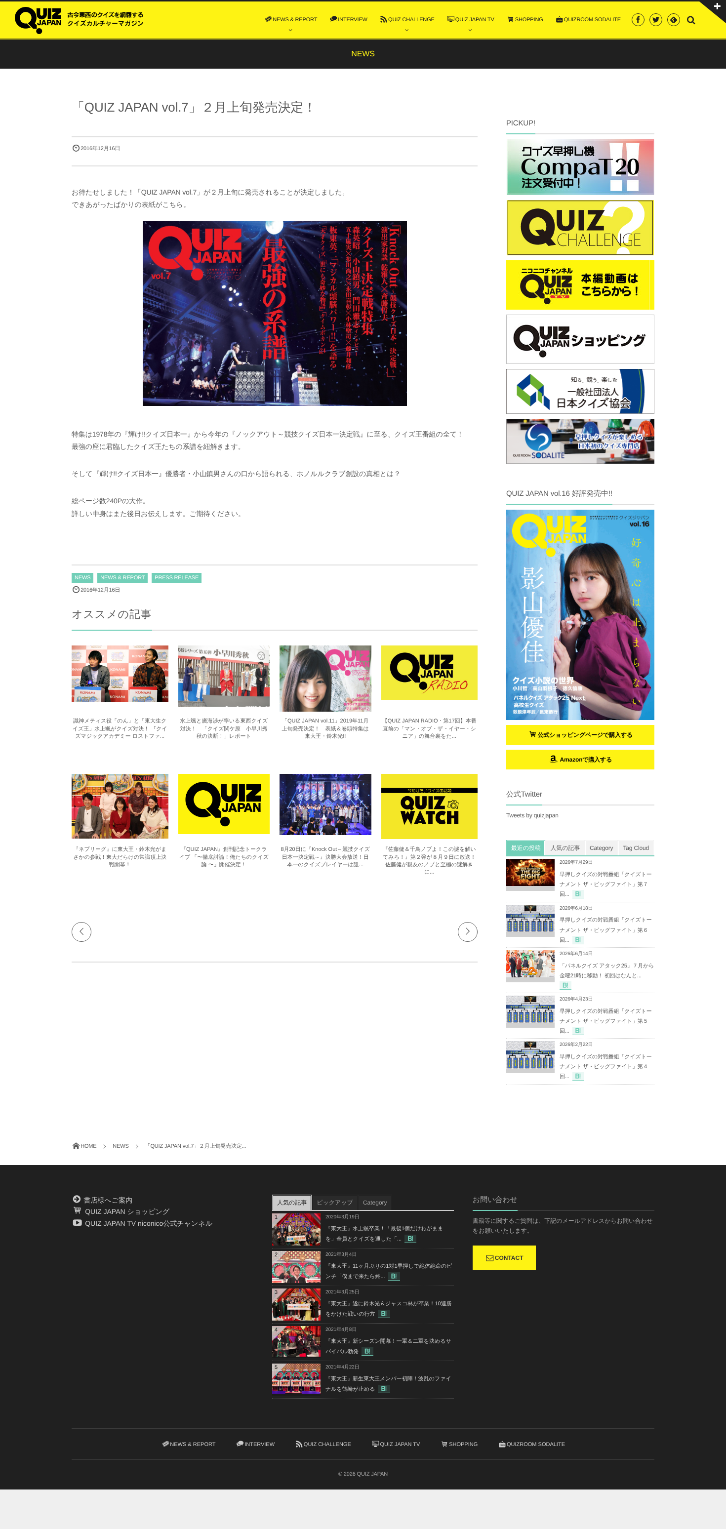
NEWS (82, 578)
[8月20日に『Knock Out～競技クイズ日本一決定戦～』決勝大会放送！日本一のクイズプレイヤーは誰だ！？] (325, 830)
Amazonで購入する (585, 759)
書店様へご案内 (107, 1200)
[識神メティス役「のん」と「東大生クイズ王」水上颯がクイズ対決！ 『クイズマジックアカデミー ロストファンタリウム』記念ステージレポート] (120, 697)
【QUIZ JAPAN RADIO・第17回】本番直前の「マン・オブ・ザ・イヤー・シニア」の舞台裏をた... (429, 728)
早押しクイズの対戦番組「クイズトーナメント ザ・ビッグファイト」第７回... (606, 884)
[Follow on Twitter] (655, 19)
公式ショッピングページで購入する (585, 734)
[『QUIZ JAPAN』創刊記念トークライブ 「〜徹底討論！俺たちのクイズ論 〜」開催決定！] (224, 829)
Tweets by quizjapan (532, 815)
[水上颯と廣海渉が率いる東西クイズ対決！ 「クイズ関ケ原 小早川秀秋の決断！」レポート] (224, 702)
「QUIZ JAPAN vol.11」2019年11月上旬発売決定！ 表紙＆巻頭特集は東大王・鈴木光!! (325, 728)
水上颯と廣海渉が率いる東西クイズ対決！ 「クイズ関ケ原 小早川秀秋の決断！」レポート (224, 728)
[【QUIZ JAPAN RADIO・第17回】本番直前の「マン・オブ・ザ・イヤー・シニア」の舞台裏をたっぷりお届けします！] (429, 695)
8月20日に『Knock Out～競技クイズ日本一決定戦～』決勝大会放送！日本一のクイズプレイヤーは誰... (325, 857)
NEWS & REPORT (122, 578)
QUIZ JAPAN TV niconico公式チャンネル (147, 1223)
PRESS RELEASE (177, 578)
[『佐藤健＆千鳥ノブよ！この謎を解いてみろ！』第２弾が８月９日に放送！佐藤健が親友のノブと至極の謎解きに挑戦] (429, 834)
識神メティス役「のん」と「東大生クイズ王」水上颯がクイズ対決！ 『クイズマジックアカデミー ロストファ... (120, 728)
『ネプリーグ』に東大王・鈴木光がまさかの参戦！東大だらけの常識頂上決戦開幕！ (119, 857)
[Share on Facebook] (638, 19)
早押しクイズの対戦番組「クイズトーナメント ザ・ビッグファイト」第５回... (606, 1021)
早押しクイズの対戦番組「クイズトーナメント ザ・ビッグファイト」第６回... (606, 930)
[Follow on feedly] (673, 19)
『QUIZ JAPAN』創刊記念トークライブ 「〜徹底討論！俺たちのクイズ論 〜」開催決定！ (224, 857)
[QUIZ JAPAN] (79, 19)
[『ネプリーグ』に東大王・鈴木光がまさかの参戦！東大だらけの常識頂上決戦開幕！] (120, 834)
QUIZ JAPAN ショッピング (126, 1211)
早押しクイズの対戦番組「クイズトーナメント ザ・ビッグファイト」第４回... (606, 1067)
